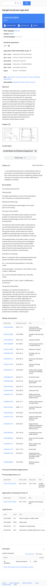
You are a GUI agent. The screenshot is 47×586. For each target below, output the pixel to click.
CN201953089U (8, 344)
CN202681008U (8, 381)
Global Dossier (25, 82)
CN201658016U (8, 340)
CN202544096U (8, 327)
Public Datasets (27, 583)
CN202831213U (8, 394)
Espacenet (16, 82)
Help (15, 584)
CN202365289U (8, 334)
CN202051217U (8, 449)
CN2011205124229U (10, 483)
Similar (35, 25)
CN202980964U (8, 438)
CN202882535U (8, 377)
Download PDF (11, 25)
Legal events (11, 77)
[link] (7, 562)
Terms (37, 583)
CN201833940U (8, 432)
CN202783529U (8, 386)
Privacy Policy (6, 584)
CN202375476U (8, 364)
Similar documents (21, 77)
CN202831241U (8, 424)
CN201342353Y (8, 407)
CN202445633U (8, 413)
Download (30, 554)
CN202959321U (8, 370)
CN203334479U (8, 401)
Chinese (17, 31)
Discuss (32, 82)
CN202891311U (8, 444)
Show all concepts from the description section (19, 567)
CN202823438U (8, 353)
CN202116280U (8, 349)
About (4, 583)
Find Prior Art (24, 25)
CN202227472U (8, 416)
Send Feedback (14, 583)
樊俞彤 (12, 34)
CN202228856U (8, 462)
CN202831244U (8, 453)
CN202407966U (8, 390)
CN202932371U (8, 359)
